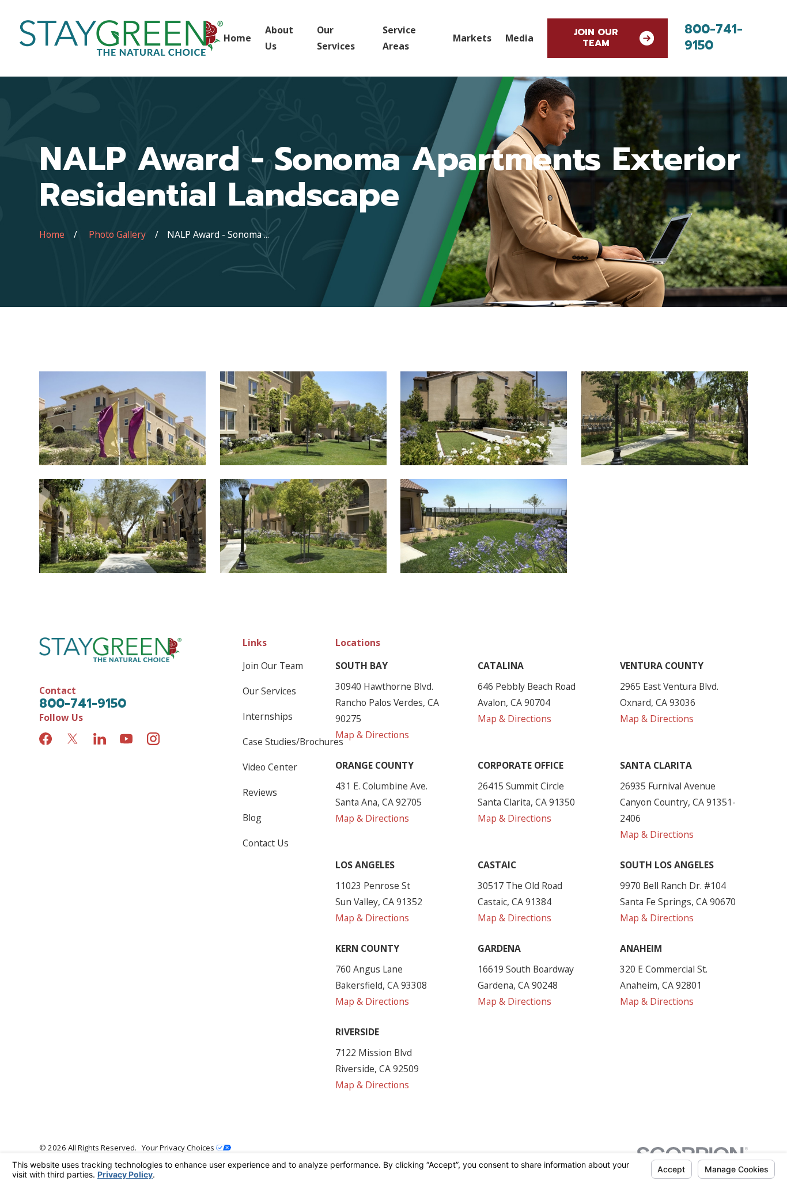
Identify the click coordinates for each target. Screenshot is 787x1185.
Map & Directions (372, 734)
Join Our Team (596, 37)
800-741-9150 (713, 37)
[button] (122, 418)
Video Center (270, 767)
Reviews (260, 792)
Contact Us (266, 843)
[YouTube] (126, 738)
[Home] (121, 38)
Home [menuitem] (237, 38)
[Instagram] (153, 738)
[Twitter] (72, 738)
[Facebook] (45, 738)
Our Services (269, 691)
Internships (268, 716)
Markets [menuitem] (472, 38)
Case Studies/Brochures (293, 741)
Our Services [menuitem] (336, 38)
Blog (252, 817)
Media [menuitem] (519, 38)
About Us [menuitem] (279, 38)
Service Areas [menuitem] (399, 38)
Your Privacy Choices (179, 1147)
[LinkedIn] (99, 738)
